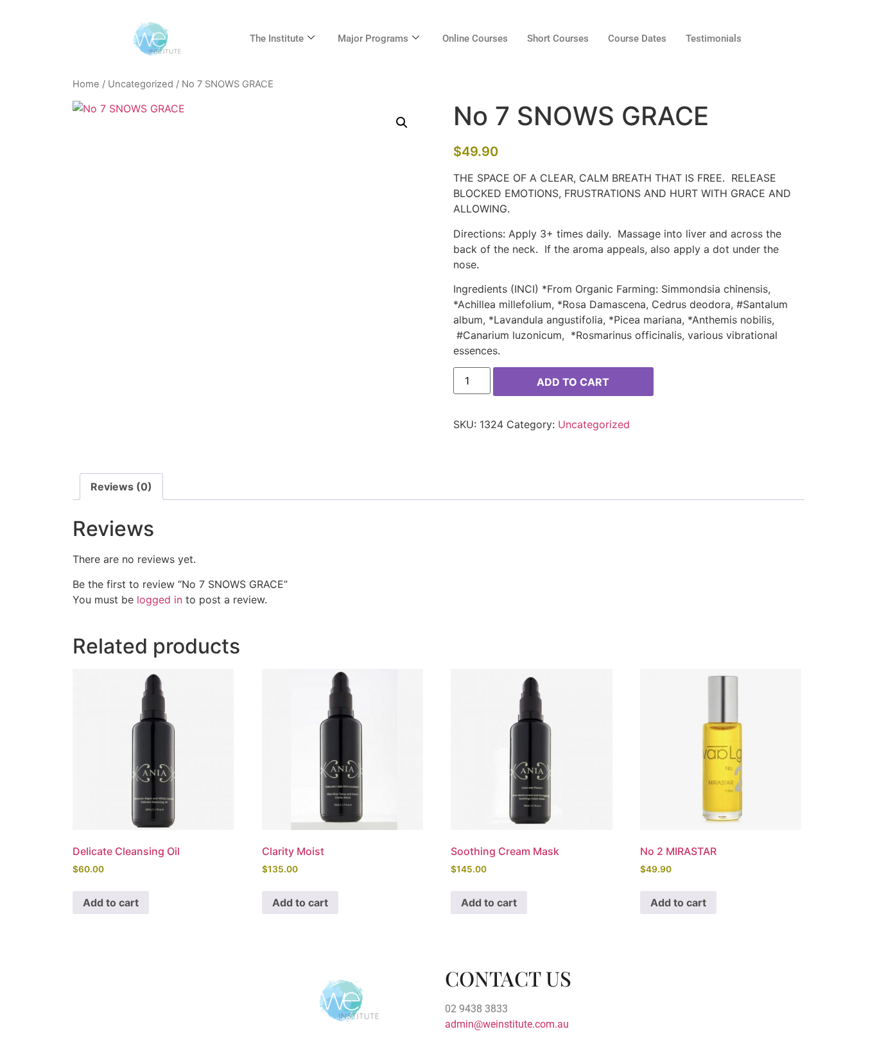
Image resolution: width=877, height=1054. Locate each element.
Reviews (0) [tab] (121, 486)
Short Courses (558, 38)
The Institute (277, 38)
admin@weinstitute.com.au (507, 1024)
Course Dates (637, 38)
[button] (401, 122)
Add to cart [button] (111, 902)
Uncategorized (140, 84)
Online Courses (475, 38)
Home (86, 84)
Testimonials (714, 38)
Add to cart (573, 382)
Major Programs (373, 38)
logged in (159, 599)
